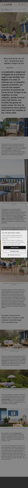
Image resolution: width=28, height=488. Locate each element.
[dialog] (14, 244)
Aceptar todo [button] (14, 247)
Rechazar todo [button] (14, 251)
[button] (14, 255)
